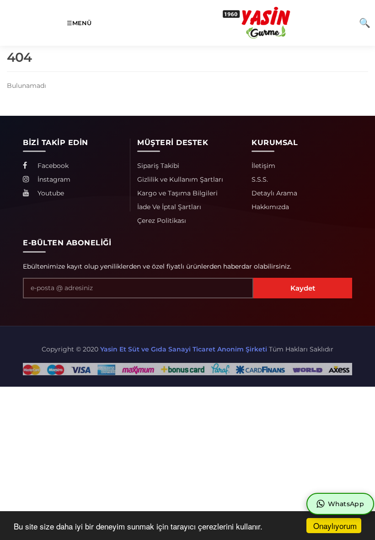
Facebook (52, 166)
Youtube (50, 193)
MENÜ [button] (81, 23)
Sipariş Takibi (158, 166)
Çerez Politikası (161, 220)
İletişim (263, 166)
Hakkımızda (270, 207)
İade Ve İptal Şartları (169, 207)
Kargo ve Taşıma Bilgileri (177, 193)
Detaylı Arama (274, 193)
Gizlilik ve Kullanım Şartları (180, 179)
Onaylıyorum (335, 525)
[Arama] (364, 23)
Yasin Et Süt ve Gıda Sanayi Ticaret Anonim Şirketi (183, 349)
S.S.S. (260, 179)
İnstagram (53, 179)
